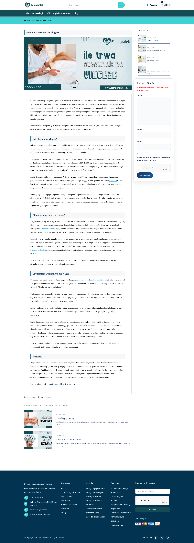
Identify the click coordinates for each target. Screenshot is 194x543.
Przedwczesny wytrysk (121, 512)
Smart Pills (116, 492)
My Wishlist (67, 500)
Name (139, 129)
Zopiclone (115, 508)
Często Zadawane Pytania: (69, 506)
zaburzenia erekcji (48, 229)
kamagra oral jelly (37, 250)
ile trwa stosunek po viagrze (156, 50)
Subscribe (152, 510)
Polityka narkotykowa (96, 492)
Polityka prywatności (95, 488)
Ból (48, 13)
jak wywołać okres (153, 61)
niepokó (114, 500)
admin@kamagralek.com (38, 510)
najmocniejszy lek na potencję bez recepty (158, 72)
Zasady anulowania (95, 508)
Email (139, 141)
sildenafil (113, 180)
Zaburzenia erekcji (33, 13)
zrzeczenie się (92, 512)
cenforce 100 (81, 280)
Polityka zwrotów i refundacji (94, 502)
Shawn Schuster (46, 397)
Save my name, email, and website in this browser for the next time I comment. (154, 159)
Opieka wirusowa (61, 13)
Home (28, 20)
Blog (76, 13)
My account (66, 496)
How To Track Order (95, 516)
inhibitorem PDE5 (97, 280)
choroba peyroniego (65, 418)
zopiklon (115, 521)
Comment (141, 95)
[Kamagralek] (34, 5)
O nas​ (63, 488)
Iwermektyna (117, 496)
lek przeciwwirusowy (120, 504)
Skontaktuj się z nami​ (71, 492)
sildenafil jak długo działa (68, 439)
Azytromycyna (117, 516)
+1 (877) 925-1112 (36, 498)
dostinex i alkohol (153, 40)
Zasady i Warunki (94, 496)
